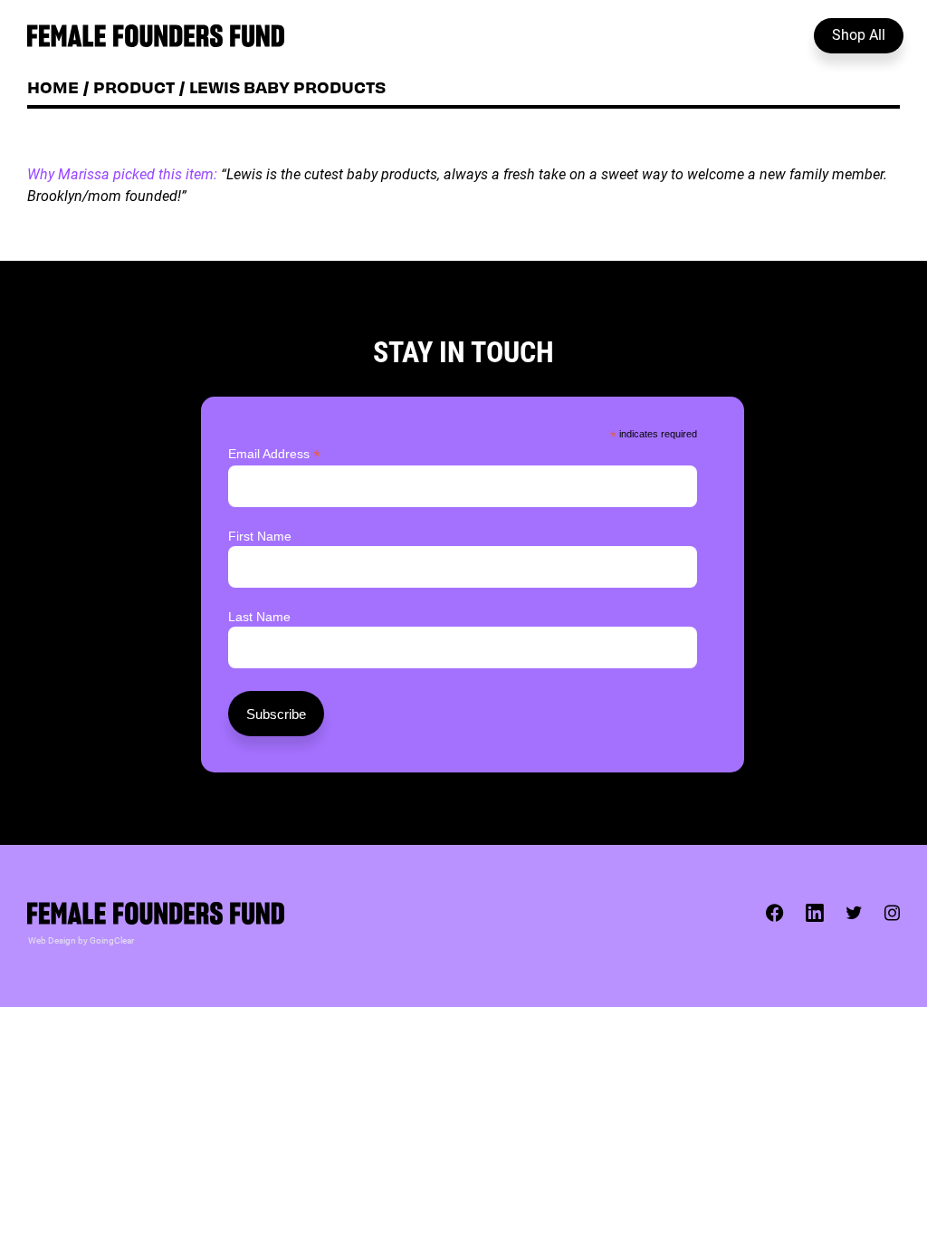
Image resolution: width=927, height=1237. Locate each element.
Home (53, 86)
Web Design (52, 940)
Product (134, 86)
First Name (259, 536)
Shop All (858, 33)
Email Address (274, 454)
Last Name (259, 616)
